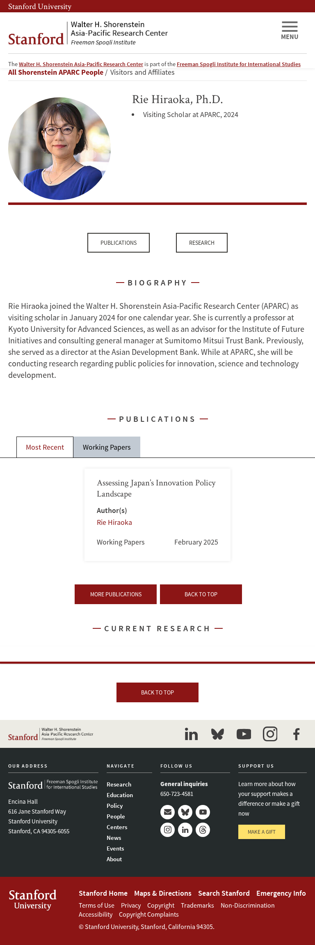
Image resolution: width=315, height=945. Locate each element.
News (114, 838)
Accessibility (95, 914)
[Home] (141, 33)
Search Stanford (224, 893)
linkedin (191, 734)
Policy (115, 805)
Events (115, 848)
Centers (117, 827)
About (114, 859)
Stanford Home (103, 893)
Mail (167, 812)
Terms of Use (96, 905)
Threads (203, 830)
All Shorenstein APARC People (55, 72)
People (116, 816)
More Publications (116, 594)
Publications (118, 242)
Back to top (201, 594)
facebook (296, 734)
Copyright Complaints (149, 914)
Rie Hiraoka (114, 522)
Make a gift (262, 831)
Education (120, 795)
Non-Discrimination (248, 905)
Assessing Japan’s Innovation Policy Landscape (157, 515)
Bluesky (185, 812)
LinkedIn (185, 830)
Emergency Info (281, 893)
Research (202, 242)
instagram (269, 734)
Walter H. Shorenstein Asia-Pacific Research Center (81, 64)
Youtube (203, 812)
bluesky (217, 734)
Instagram (167, 830)
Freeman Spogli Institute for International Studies (239, 64)
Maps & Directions (163, 893)
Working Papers (107, 447)
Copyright (160, 905)
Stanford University (39, 6)
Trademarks (197, 905)
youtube (243, 734)
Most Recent (45, 447)
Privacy (131, 905)
